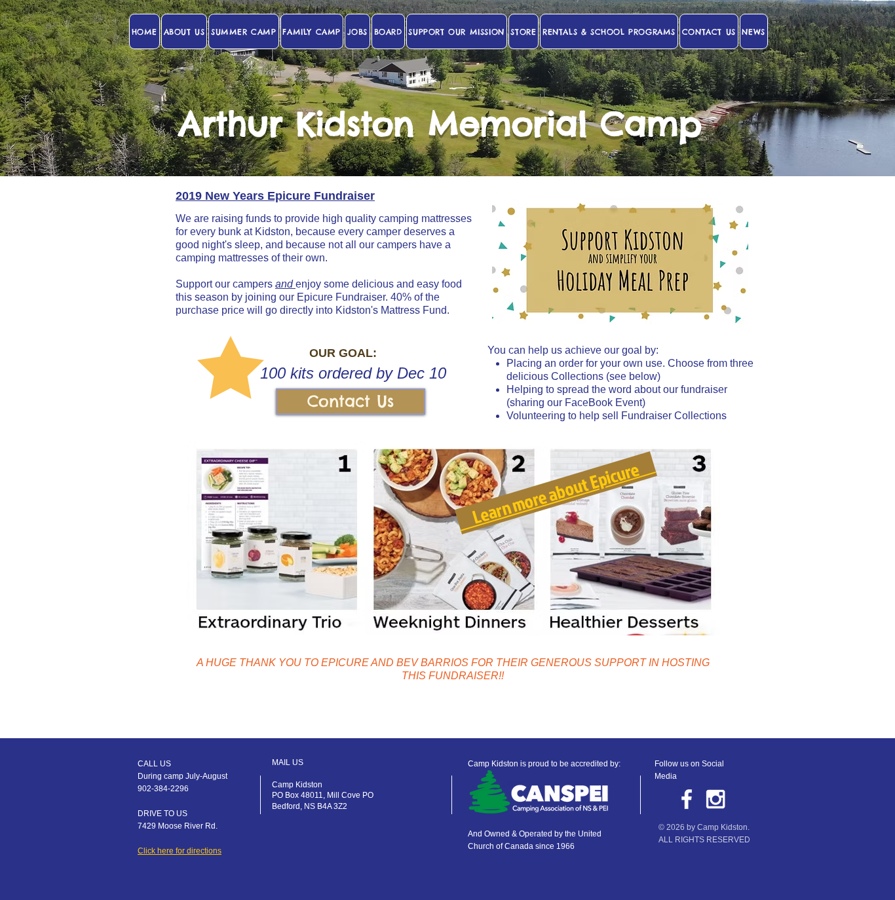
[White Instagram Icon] (715, 799)
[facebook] (687, 799)
